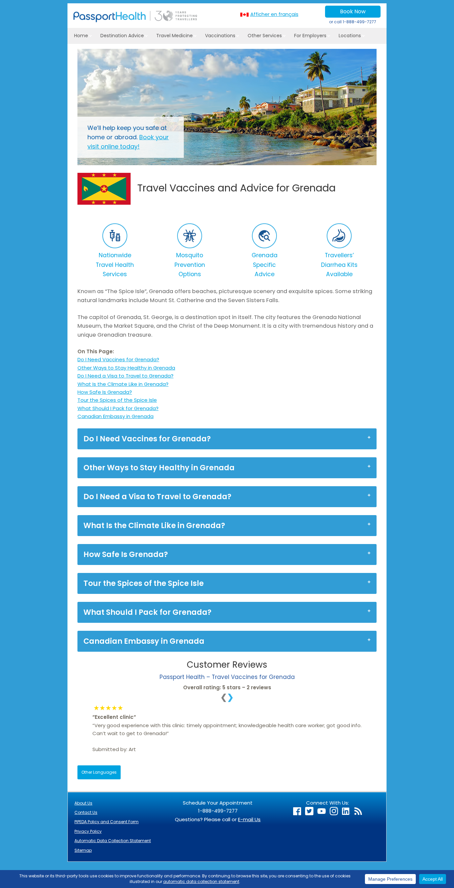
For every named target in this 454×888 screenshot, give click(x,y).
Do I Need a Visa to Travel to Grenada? (125, 375)
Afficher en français (274, 14)
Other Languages (99, 772)
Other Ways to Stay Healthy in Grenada (126, 367)
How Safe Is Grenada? (104, 391)
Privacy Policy (88, 831)
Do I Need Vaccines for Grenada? (118, 359)
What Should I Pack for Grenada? (118, 408)
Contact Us (85, 812)
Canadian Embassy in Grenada (115, 416)
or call (352, 22)
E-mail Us (249, 819)
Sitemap (83, 850)
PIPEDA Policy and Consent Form (106, 822)
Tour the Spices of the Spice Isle (117, 399)
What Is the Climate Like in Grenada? (123, 384)
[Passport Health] (135, 20)
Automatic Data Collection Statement (112, 840)
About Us (83, 803)
